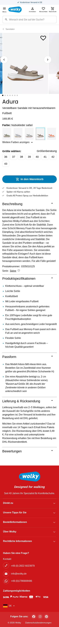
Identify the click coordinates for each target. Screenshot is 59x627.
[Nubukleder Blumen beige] (29, 134)
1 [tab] (2, 95)
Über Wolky (9, 531)
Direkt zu (8, 503)
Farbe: (17, 125)
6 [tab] (14, 95)
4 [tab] (10, 95)
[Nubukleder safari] (41, 134)
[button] (43, 37)
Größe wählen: (11, 151)
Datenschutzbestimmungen (38, 622)
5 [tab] (12, 95)
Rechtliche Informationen (17, 541)
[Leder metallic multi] (18, 134)
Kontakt (7, 559)
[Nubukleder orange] (52, 134)
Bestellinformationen (15, 522)
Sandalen (10, 29)
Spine (13, 271)
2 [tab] (5, 95)
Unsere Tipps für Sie (14, 512)
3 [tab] (7, 95)
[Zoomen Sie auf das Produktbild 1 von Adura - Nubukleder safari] (25, 63)
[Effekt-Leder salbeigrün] (7, 134)
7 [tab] (17, 95)
